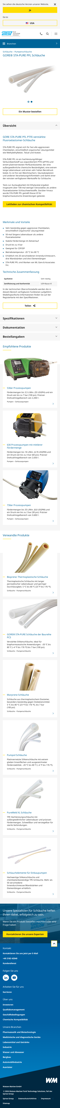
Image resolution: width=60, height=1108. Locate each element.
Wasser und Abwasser (13, 1052)
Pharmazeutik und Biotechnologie (19, 1032)
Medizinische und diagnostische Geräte (21, 1037)
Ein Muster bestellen (30, 111)
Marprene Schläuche (18, 694)
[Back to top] (54, 944)
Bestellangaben (14, 336)
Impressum (46, 1098)
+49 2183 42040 (10, 958)
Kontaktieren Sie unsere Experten (25, 934)
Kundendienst (9, 963)
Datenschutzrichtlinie (27, 1098)
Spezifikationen (13, 318)
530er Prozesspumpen (19, 388)
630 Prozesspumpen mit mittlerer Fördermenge (25, 446)
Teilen (28, 305)
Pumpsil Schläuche (17, 755)
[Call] (41, 34)
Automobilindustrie (12, 1062)
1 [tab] (28, 101)
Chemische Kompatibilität (15, 1019)
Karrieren (7, 992)
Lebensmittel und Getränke (16, 1042)
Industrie (7, 1047)
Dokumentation (14, 327)
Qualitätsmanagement (14, 1009)
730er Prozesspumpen (19, 505)
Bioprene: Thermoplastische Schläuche (27, 576)
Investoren (8, 1004)
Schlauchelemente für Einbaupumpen (27, 872)
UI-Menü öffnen (56, 34)
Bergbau (7, 1057)
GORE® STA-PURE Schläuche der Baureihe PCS (29, 636)
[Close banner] (55, 4)
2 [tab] (31, 101)
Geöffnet (47, 34)
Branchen (11, 43)
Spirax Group (8, 1098)
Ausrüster (7, 1067)
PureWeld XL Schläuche (19, 812)
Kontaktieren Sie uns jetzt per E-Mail (20, 953)
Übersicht (9, 126)
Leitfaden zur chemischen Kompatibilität (29, 204)
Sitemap (6, 1103)
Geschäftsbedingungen (14, 1014)
